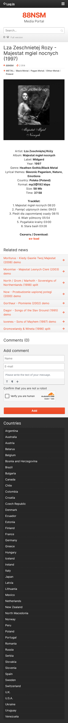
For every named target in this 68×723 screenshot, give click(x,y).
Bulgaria (10, 473)
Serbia (9, 655)
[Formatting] (7, 381)
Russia (9, 649)
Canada (10, 479)
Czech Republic (15, 503)
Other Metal (52, 70)
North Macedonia (16, 613)
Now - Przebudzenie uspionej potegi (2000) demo (27, 294)
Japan (9, 576)
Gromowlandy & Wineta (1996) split (26, 328)
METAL (10, 70)
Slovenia (10, 668)
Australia (11, 437)
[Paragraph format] (12, 381)
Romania (11, 643)
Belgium (10, 455)
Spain (9, 674)
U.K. (7, 692)
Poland (9, 74)
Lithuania (11, 589)
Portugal (11, 637)
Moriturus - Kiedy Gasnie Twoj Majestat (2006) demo (29, 260)
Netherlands (13, 601)
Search (61, 30)
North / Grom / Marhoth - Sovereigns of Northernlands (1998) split (29, 282)
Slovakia (10, 661)
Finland (10, 528)
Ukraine (10, 704)
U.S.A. (9, 698)
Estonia (10, 522)
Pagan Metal (37, 70)
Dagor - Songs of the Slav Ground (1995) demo (30, 312)
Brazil (9, 467)
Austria (9, 443)
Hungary (10, 552)
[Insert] (17, 381)
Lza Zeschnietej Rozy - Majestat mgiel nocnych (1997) (30, 53)
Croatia (10, 497)
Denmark (11, 510)
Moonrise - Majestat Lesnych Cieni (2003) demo (31, 271)
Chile (8, 485)
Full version (17, 37)
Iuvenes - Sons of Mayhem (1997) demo (29, 321)
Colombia (11, 491)
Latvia (9, 582)
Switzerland (13, 686)
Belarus (10, 449)
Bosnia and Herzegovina (21, 461)
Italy (8, 570)
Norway (10, 619)
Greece (10, 546)
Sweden (10, 680)
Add (34, 410)
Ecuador (10, 516)
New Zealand (13, 607)
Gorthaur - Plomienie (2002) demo (26, 303)
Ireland (9, 564)
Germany (11, 540)
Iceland (10, 558)
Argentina (11, 431)
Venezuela (12, 716)
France (9, 534)
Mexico (10, 595)
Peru (8, 625)
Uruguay (10, 710)
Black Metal (22, 70)
